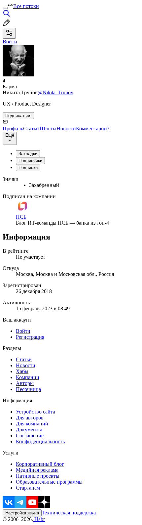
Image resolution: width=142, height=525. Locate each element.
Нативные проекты (37, 476)
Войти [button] (10, 41)
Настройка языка (22, 512)
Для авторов (30, 417)
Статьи (32, 128)
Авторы (25, 383)
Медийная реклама (37, 470)
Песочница (28, 389)
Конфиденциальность (40, 441)
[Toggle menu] (5, 8)
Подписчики (30, 160)
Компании (27, 377)
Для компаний (32, 423)
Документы (29, 429)
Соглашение (30, 435)
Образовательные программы (49, 482)
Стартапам (28, 488)
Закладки (27, 153)
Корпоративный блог (40, 464)
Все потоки (26, 6)
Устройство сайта (35, 412)
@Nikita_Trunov (55, 92)
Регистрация (30, 337)
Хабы (22, 371)
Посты (49, 128)
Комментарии (93, 128)
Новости (66, 128)
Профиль (13, 128)
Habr (39, 519)
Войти (23, 331)
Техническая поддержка (69, 512)
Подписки (28, 167)
